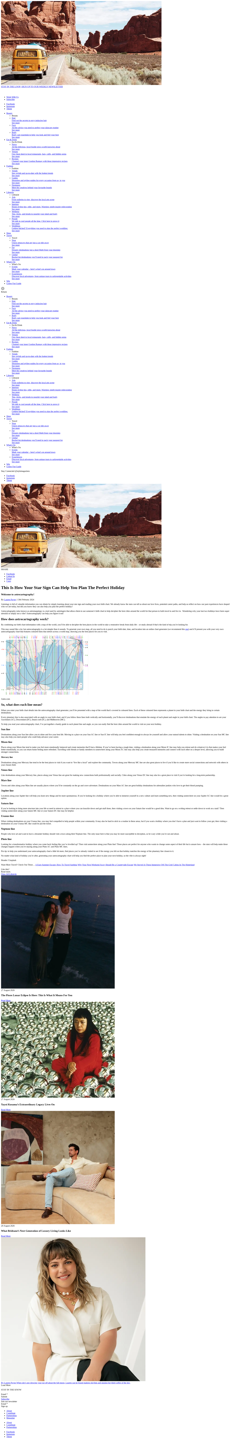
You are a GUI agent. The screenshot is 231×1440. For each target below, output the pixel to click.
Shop (8, 233)
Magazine (10, 1418)
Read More (6, 1000)
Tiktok (9, 109)
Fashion (9, 166)
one (186, 629)
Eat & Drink (11, 139)
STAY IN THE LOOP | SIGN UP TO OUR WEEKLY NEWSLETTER (32, 86)
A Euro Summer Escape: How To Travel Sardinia (56, 865)
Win (8, 281)
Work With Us (12, 97)
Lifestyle (10, 192)
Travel (9, 235)
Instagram (10, 106)
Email (8, 579)
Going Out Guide (13, 283)
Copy (8, 581)
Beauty (9, 113)
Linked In (10, 576)
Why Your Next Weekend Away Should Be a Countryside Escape (105, 865)
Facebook (10, 104)
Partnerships (11, 1415)
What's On (10, 262)
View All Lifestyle (9, 874)
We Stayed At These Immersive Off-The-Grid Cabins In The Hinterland (164, 865)
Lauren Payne (10, 599)
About (9, 1411)
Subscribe (10, 99)
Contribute (10, 1413)
